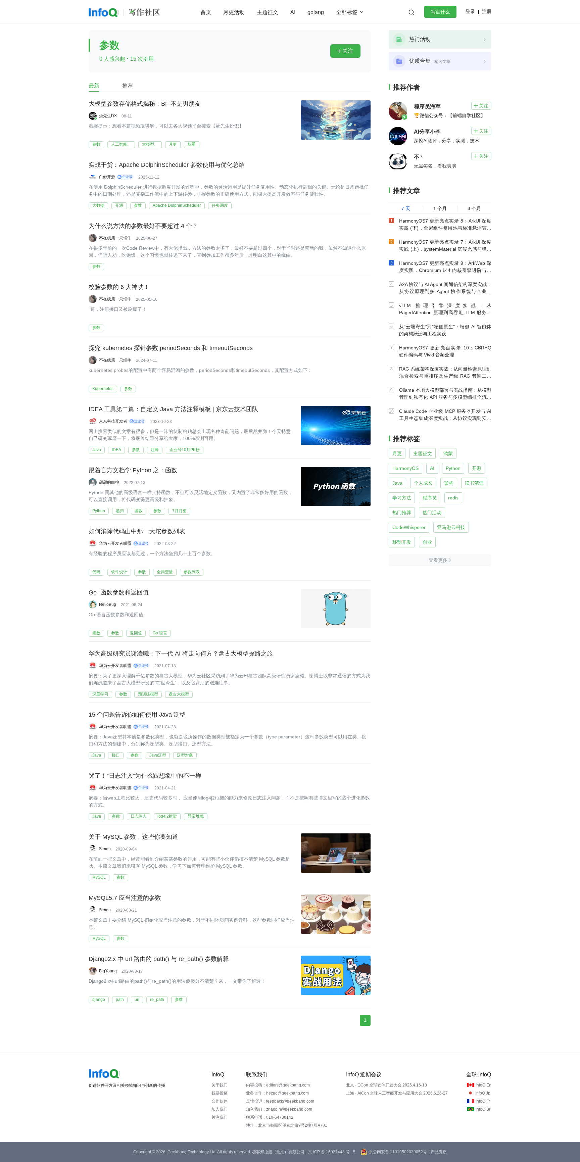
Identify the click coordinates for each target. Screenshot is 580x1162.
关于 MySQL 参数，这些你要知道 (133, 836)
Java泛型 (157, 755)
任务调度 (220, 205)
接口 (116, 755)
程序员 (430, 497)
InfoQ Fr (483, 1101)
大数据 (98, 205)
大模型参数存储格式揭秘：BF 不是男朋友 (145, 103)
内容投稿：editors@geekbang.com (278, 1085)
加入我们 (219, 1109)
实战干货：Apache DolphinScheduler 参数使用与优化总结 (167, 164)
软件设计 (119, 572)
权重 (192, 144)
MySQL (99, 877)
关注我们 (219, 1117)
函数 (139, 511)
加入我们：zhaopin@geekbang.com (279, 1109)
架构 (448, 483)
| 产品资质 (438, 1152)
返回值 (136, 633)
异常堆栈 (196, 816)
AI (292, 12)
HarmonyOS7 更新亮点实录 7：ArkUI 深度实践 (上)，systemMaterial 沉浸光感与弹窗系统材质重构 (445, 249)
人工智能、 (121, 144)
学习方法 (401, 497)
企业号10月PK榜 (185, 449)
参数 (96, 144)
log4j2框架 (167, 816)
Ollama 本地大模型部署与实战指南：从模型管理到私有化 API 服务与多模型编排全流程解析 (445, 397)
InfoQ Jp (482, 1093)
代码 (96, 572)
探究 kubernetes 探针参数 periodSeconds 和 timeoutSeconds (171, 348)
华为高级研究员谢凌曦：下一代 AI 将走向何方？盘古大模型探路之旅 (181, 653)
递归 (120, 511)
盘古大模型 (179, 694)
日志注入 (139, 816)
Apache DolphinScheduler (177, 205)
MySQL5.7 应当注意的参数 (125, 897)
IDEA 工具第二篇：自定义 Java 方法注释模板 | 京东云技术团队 (173, 409)
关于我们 (219, 1085)
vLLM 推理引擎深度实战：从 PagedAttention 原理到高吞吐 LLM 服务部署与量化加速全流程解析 (445, 312)
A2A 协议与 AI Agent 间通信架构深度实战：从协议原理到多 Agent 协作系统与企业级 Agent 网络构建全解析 (445, 291)
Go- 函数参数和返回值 (119, 592)
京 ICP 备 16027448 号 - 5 (331, 1152)
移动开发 (401, 542)
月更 (173, 144)
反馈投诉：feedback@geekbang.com (280, 1101)
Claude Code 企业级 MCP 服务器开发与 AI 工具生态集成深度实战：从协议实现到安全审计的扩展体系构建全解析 (445, 418)
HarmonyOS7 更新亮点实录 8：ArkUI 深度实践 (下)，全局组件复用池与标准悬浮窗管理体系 (445, 228)
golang (315, 12)
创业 (427, 542)
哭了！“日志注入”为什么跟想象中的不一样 (145, 775)
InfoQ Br (483, 1109)
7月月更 (179, 511)
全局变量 (165, 572)
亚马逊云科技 (451, 527)
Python (98, 511)
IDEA (116, 449)
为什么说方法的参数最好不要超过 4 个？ (143, 226)
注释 (155, 449)
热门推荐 (401, 512)
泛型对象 (185, 755)
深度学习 (100, 694)
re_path (157, 999)
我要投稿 (219, 1093)
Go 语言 (160, 633)
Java (96, 449)
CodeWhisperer (409, 527)
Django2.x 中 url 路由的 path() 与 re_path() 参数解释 (159, 959)
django (98, 999)
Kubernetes (102, 388)
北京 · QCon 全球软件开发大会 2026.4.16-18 (386, 1085)
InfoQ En (483, 1085)
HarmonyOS (405, 468)
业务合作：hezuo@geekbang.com (277, 1093)
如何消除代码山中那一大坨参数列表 (137, 531)
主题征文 (267, 12)
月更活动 (234, 12)
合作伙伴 (219, 1101)
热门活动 (432, 512)
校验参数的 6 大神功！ (119, 287)
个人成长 (423, 483)
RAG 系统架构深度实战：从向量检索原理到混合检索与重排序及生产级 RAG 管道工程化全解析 (445, 376)
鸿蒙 (448, 453)
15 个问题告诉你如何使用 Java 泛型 (137, 714)
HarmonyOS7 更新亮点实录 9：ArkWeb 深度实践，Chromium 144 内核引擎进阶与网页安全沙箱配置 (445, 270)
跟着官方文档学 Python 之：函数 (133, 470)
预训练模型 (148, 694)
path (120, 999)
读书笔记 (474, 483)
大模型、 (150, 144)
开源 (119, 205)
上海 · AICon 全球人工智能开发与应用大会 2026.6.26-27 (397, 1093)
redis (453, 497)
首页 (205, 12)
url (137, 999)
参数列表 (192, 572)
